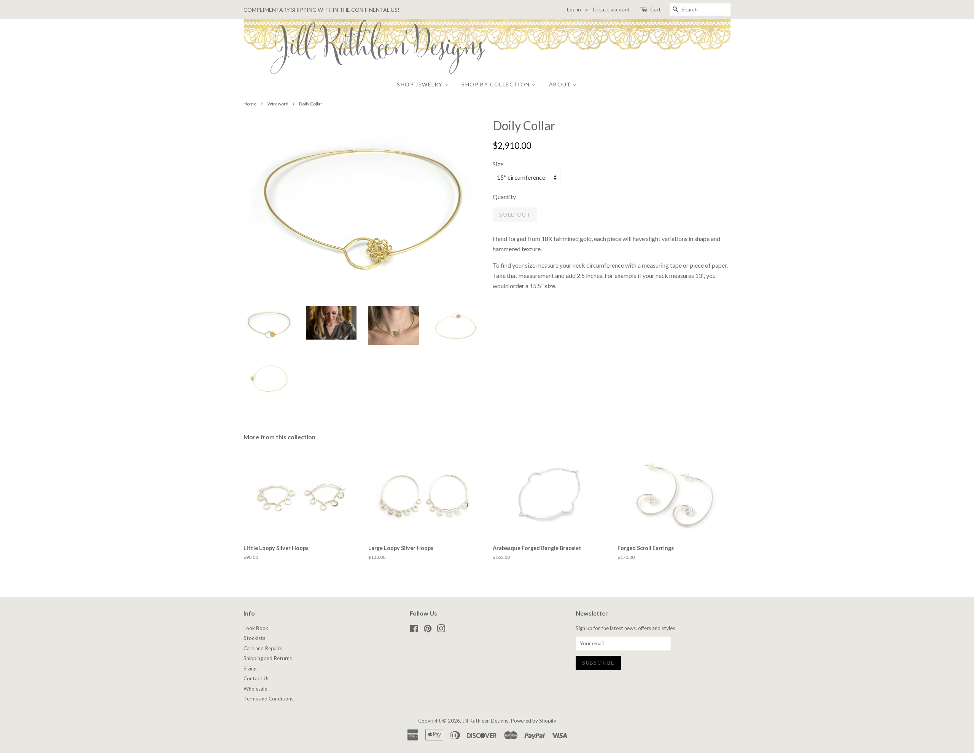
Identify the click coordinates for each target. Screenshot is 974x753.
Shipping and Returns (268, 658)
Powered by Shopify (533, 721)
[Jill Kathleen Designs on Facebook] (414, 630)
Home (250, 104)
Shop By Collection (497, 84)
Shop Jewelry (420, 84)
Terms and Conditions (268, 699)
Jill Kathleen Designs (485, 721)
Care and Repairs (263, 648)
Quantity (504, 196)
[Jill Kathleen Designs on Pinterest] (427, 630)
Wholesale (255, 689)
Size (498, 164)
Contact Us (256, 678)
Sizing (250, 668)
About (561, 84)
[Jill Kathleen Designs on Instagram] (441, 630)
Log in (574, 9)
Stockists (254, 638)
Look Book (256, 628)
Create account (611, 9)
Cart (655, 9)
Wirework (277, 104)
